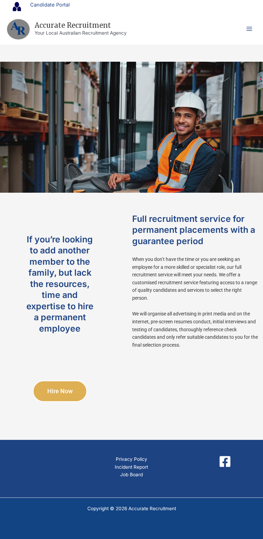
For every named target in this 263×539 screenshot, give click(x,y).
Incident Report (131, 467)
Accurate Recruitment (73, 25)
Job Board (131, 474)
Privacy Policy (131, 459)
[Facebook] (225, 461)
